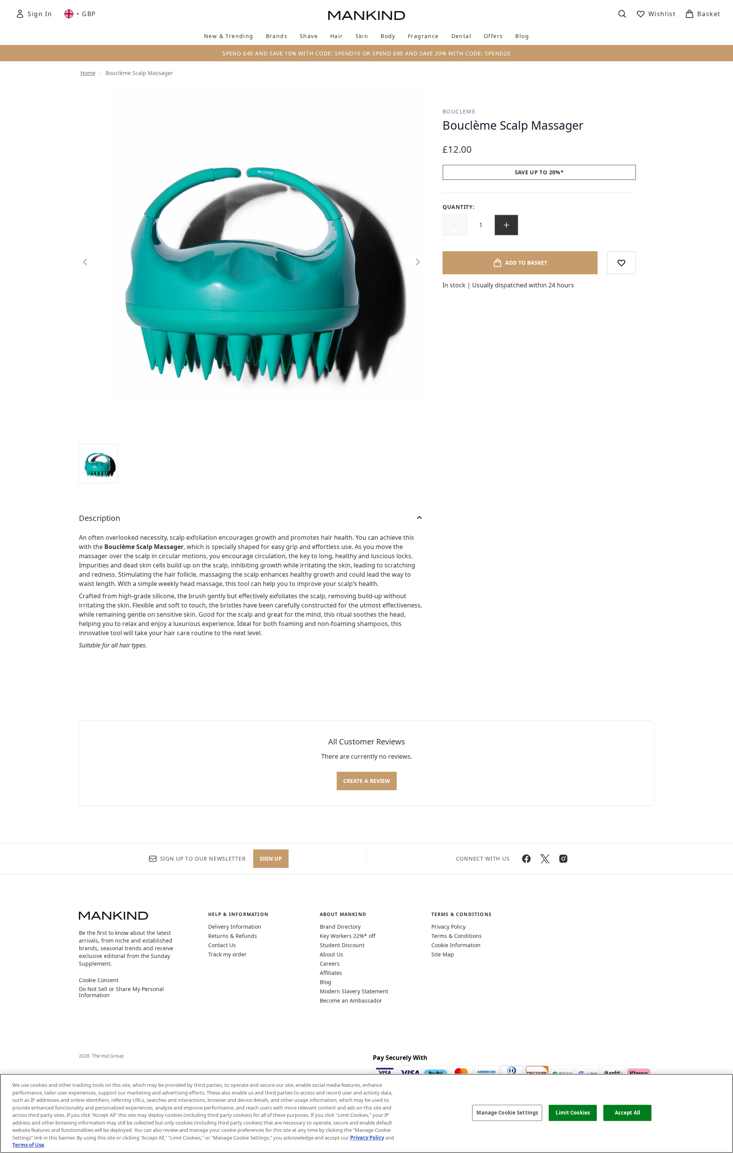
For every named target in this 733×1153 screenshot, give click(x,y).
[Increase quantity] (506, 225)
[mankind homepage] (366, 15)
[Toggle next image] (418, 262)
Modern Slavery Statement (354, 991)
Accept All (627, 1112)
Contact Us (222, 945)
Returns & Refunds (232, 935)
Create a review (366, 780)
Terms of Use (28, 1144)
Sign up (271, 858)
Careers (330, 963)
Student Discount (342, 945)
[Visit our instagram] (563, 858)
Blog (325, 982)
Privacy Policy (448, 926)
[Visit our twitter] (545, 858)
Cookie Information (456, 945)
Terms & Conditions (456, 935)
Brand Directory (340, 926)
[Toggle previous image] (85, 262)
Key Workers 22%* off (348, 935)
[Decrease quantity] (454, 225)
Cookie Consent (99, 980)
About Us (331, 954)
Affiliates (331, 972)
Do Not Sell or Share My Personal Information (121, 992)
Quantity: (458, 206)
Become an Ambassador (351, 1000)
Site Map (442, 954)
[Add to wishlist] (621, 262)
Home (87, 73)
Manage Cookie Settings (507, 1112)
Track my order (227, 954)
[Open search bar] (622, 13)
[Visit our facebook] (526, 858)
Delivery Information (234, 926)
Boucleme (459, 111)
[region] (366, 1113)
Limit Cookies (573, 1112)
